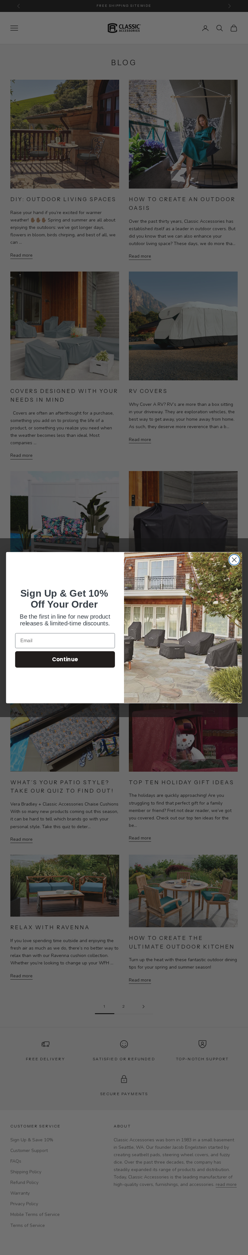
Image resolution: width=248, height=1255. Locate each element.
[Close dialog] (234, 559)
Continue (65, 659)
